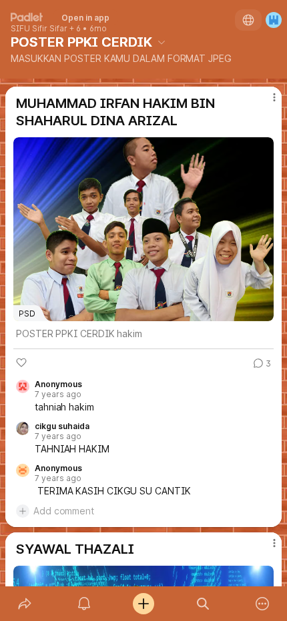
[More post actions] (266, 103)
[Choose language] (248, 20)
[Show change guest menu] (274, 20)
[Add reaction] (21, 362)
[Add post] (143, 603)
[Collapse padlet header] (162, 42)
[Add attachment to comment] (22, 511)
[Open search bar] (203, 603)
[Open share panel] (24, 603)
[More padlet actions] (262, 603)
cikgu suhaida (62, 426)
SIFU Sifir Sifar (39, 28)
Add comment (63, 510)
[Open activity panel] (83, 603)
